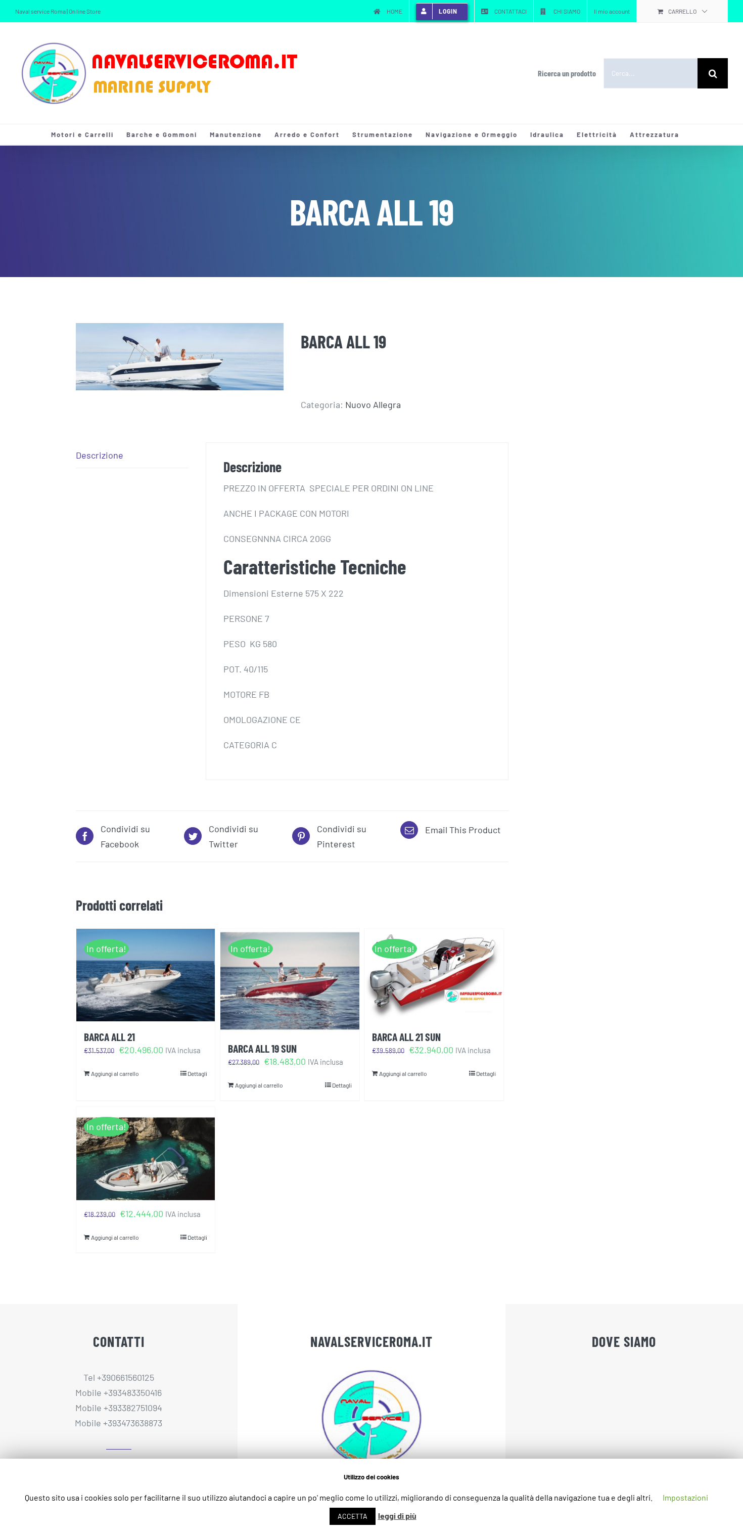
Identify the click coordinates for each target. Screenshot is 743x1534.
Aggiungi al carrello (115, 1073)
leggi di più (397, 1515)
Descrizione (99, 455)
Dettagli (197, 1073)
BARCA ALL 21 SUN (406, 1036)
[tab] (132, 455)
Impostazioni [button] (685, 1497)
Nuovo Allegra (373, 404)
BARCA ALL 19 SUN (262, 1048)
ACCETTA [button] (352, 1516)
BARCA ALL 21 (109, 1036)
